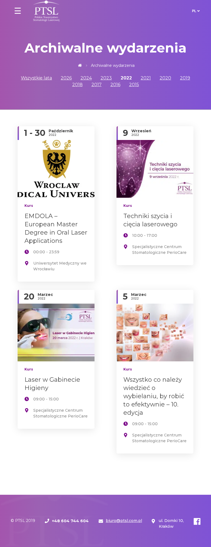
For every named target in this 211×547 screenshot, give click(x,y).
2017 (96, 84)
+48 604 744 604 (70, 520)
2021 (146, 78)
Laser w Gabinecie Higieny (52, 384)
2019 (185, 78)
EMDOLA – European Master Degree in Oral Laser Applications (55, 228)
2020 (165, 78)
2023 (106, 78)
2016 (115, 84)
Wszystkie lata (36, 78)
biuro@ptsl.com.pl (124, 520)
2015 (134, 84)
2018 (77, 84)
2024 (86, 78)
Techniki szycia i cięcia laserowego (150, 220)
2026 (66, 78)
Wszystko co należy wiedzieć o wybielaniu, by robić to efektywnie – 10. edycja (153, 396)
